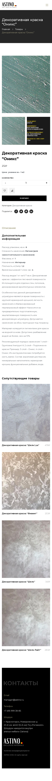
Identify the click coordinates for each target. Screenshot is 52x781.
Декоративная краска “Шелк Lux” (20, 445)
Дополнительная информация (14, 237)
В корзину (24, 198)
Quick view (25, 435)
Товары (19, 29)
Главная (6, 29)
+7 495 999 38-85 (12, 711)
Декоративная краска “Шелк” (18, 582)
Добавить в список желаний (4, 190)
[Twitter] (21, 211)
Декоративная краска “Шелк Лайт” (21, 650)
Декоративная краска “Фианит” (19, 513)
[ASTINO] (9, 5)
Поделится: (7, 211)
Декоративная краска (22, 205)
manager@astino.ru (14, 700)
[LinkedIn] (31, 211)
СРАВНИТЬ (12, 190)
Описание (9, 228)
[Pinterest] (26, 211)
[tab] (9, 228)
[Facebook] (16, 211)
